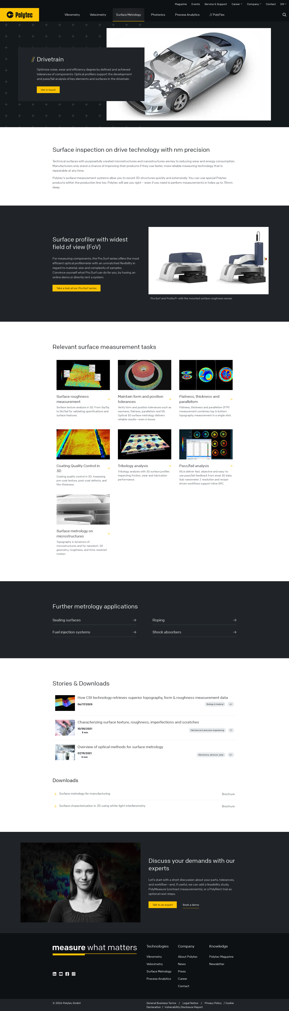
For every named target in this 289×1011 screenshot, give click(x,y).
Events (195, 4)
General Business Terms (163, 1003)
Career (236, 4)
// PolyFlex (217, 14)
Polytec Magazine (221, 956)
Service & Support (216, 4)
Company (253, 4)
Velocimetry (98, 14)
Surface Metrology (128, 14)
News (182, 964)
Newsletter (216, 964)
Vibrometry (72, 14)
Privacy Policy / (215, 1003)
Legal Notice (192, 1003)
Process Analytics (187, 14)
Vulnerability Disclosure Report (184, 1007)
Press (182, 971)
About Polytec (188, 956)
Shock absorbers (167, 632)
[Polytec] (19, 14)
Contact (271, 4)
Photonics (158, 14)
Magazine (181, 4)
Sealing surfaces (67, 620)
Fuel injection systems (71, 632)
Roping (159, 620)
